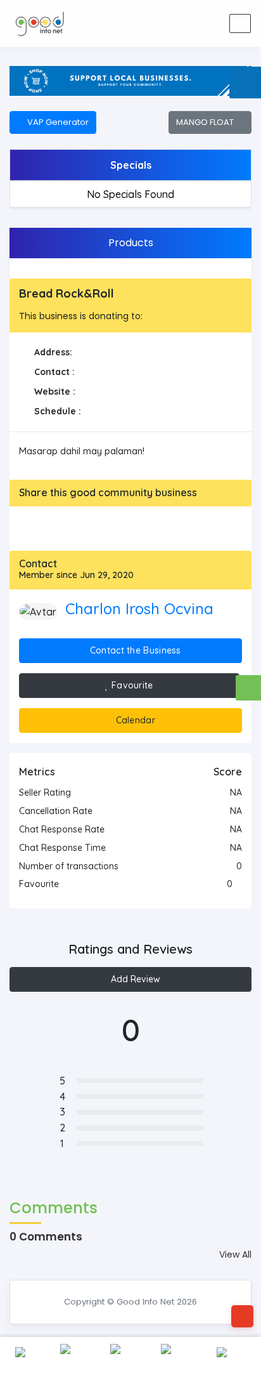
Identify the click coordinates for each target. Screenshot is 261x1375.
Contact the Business (134, 650)
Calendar (134, 720)
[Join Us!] (207, 23)
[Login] (177, 23)
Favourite (131, 685)
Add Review (134, 979)
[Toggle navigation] (240, 23)
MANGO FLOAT (207, 122)
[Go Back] (242, 1316)
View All (235, 1254)
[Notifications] (147, 23)
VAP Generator (56, 122)
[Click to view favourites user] (238, 884)
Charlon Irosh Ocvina (139, 608)
